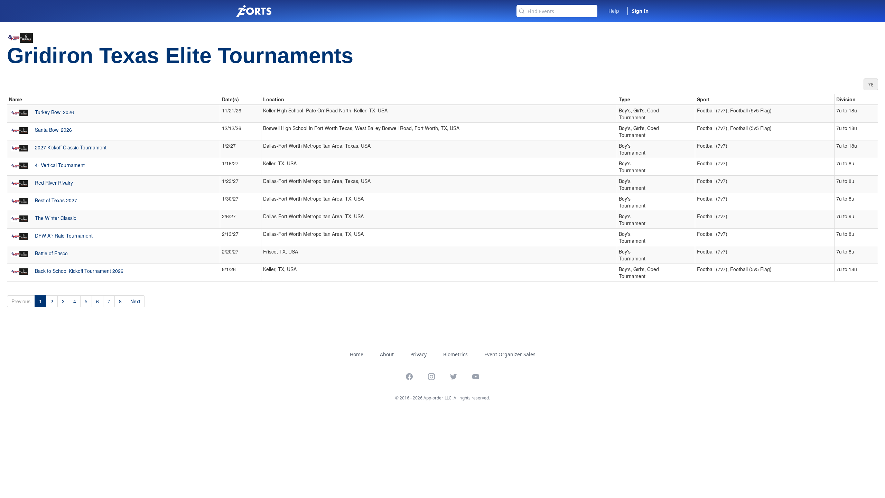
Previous (20, 301)
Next (135, 301)
